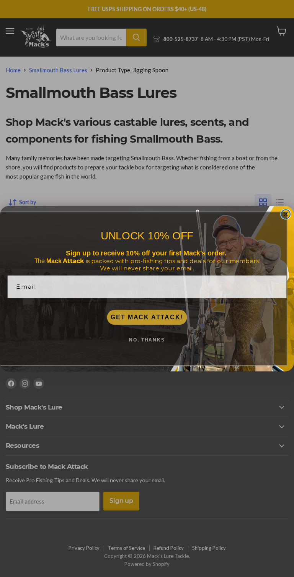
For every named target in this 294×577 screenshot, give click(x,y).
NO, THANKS (147, 340)
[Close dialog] (286, 214)
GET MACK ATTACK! (147, 317)
